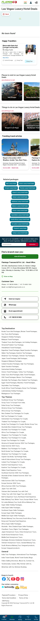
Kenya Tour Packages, (29, 388)
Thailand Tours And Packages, (12, 342)
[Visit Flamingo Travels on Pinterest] (17, 579)
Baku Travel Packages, (27, 375)
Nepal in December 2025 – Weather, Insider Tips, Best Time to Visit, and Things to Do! (15, 159)
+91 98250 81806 (12, 284)
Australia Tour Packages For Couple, (14, 430)
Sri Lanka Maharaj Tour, (9, 502)
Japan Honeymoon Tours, (10, 532)
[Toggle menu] (36, 2)
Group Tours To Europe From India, (13, 403)
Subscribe (32, 244)
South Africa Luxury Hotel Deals (20, 219)
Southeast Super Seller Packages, (13, 510)
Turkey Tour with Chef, (9, 494)
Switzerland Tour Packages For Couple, (15, 419)
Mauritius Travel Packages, (26, 383)
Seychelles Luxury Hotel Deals (20, 215)
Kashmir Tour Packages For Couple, (14, 467)
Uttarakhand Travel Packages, (11, 348)
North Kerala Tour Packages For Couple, (15, 451)
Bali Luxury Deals (11, 183)
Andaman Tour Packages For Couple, (14, 454)
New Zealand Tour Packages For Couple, (15, 413)
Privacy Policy (23, 595)
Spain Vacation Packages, (10, 366)
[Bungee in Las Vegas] (12, 130)
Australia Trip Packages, (10, 380)
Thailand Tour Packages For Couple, (14, 421)
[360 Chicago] (12, 100)
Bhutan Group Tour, (31, 424)
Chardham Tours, (7, 529)
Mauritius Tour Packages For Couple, (14, 438)
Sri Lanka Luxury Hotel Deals (20, 224)
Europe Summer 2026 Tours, (11, 483)
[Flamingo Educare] (20, 587)
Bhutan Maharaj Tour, (9, 518)
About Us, (22, 561)
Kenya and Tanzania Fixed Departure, (14, 521)
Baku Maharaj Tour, (8, 499)
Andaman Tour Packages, (10, 356)
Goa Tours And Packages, (10, 334)
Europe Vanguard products (11, 548)
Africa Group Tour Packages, (11, 411)
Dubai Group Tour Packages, (11, 405)
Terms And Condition (9, 598)
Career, (13, 564)
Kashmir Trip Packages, (24, 353)
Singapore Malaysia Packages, (12, 361)
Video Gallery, (6, 561)
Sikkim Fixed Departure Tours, (11, 470)
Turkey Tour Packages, (26, 372)
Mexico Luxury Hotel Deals (20, 206)
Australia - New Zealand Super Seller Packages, (17, 526)
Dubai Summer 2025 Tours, (11, 446)
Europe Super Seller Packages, (12, 513)
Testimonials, (6, 564)
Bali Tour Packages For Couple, (12, 416)
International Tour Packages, (27, 554)
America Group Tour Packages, (12, 408)
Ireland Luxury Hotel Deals (20, 192)
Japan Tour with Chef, (9, 489)
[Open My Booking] (31, 2)
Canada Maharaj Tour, (28, 543)
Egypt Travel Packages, (9, 383)
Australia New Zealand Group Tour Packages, (17, 427)
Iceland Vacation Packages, (11, 364)
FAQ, (18, 564)
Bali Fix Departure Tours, (10, 497)
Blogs (31, 558)
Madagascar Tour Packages (11, 393)
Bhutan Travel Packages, (29, 331)
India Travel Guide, (8, 558)
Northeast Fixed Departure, (27, 497)
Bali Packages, (22, 358)
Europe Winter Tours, (31, 499)
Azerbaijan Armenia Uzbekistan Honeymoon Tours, (19, 540)
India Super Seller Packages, (11, 508)
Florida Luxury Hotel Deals (27, 188)
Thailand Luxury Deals (20, 228)
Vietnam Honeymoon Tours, (11, 543)
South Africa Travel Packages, (12, 388)
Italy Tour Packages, (27, 364)
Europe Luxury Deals (11, 188)
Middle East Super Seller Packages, (13, 516)
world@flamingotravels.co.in (15, 287)
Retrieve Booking (21, 567)
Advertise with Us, (8, 567)
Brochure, (14, 561)
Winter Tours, (19, 499)
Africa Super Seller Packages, (11, 524)
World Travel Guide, (21, 558)
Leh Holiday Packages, (29, 342)
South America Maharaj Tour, (11, 545)
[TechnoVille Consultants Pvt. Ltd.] (8, 587)
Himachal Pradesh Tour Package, (13, 345)
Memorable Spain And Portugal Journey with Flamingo (10, 47)
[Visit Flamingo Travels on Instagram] (22, 579)
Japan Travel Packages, (9, 358)
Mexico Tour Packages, (24, 377)
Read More (6, 57)
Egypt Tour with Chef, (24, 494)
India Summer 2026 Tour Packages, (13, 481)
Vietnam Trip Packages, (27, 356)
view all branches (20, 256)
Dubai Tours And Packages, (11, 375)
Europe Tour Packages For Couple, (13, 440)
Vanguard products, (28, 545)
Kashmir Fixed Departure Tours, (12, 465)
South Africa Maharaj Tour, (26, 502)
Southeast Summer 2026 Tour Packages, (15, 473)
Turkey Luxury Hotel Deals (20, 233)
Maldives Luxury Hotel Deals (20, 201)
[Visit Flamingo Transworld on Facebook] (4, 579)
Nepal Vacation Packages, (29, 350)
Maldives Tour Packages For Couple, (14, 449)
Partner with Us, (26, 564)
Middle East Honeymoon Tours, (12, 537)
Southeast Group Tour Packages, (13, 400)
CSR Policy (5, 601)
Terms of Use (23, 598)
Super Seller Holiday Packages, (12, 505)
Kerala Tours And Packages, (11, 331)
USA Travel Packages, (9, 377)
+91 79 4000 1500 (25, 284)
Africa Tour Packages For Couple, (13, 432)
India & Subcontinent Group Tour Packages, (16, 459)
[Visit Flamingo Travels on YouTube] (13, 579)
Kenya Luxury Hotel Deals (20, 197)
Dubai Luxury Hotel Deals (26, 183)
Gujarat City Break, (8, 457)
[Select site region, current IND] (25, 2)
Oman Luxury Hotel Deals (20, 210)
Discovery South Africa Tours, (26, 518)
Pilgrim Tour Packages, (21, 529)
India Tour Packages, (9, 554)
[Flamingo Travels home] (9, 2)
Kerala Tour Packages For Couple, (13, 424)
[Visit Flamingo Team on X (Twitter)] (8, 579)
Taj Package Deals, (20, 457)
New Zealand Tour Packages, (28, 380)
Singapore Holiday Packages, (11, 337)
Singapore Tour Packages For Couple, (14, 435)
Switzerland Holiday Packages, (12, 369)
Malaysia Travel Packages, (10, 339)
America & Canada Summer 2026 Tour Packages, (18, 443)
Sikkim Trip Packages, (9, 353)
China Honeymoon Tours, (28, 532)
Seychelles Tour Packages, (10, 385)
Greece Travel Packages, (10, 372)
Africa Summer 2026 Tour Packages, (14, 486)
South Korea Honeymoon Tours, (12, 535)
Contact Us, (30, 561)
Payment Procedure (8, 595)
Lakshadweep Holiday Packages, (12, 391)
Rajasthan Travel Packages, (11, 350)
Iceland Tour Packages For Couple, (13, 462)
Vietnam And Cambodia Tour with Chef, (15, 491)
